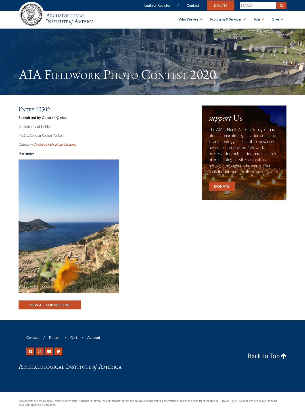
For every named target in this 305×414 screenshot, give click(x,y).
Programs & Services (226, 19)
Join (257, 19)
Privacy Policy (229, 400)
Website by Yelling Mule (252, 400)
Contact (193, 5)
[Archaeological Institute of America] (31, 13)
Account (93, 337)
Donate (220, 5)
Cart (73, 337)
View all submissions (49, 305)
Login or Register (157, 5)
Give (275, 19)
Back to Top (264, 356)
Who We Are (188, 19)
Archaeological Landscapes (55, 144)
